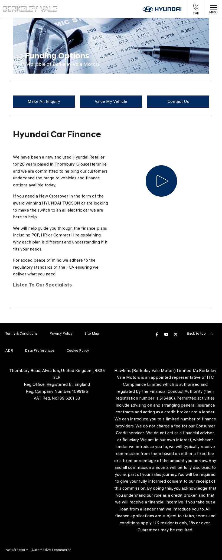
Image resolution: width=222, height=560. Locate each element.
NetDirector (15, 550)
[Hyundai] (162, 9)
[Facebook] (156, 333)
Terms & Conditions (21, 334)
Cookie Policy (78, 351)
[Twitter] (175, 333)
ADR (9, 351)
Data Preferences (40, 351)
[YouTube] (166, 333)
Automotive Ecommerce (51, 550)
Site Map (91, 334)
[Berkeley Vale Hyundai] (30, 9)
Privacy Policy (61, 334)
